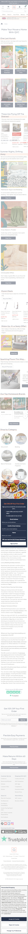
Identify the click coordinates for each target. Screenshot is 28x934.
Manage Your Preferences (14, 930)
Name (14, 532)
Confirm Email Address (14, 526)
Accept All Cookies (14, 919)
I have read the (15, 539)
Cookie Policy (7, 913)
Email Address (14, 519)
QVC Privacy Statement (19, 539)
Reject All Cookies (14, 925)
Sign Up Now (14, 543)
